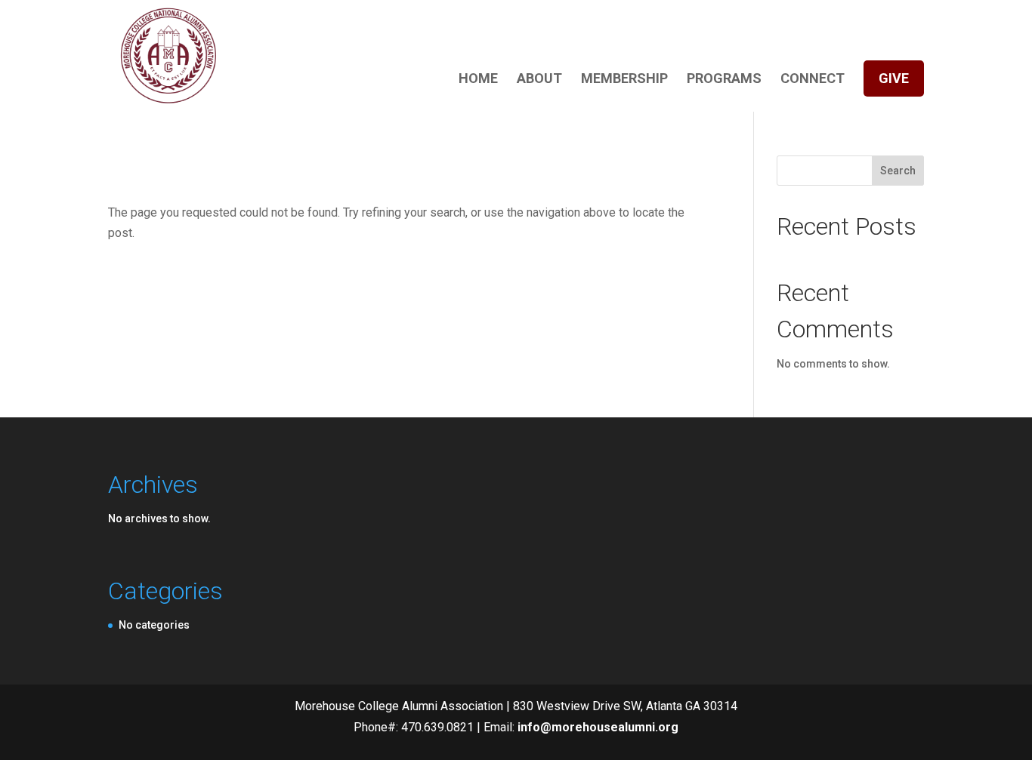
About (539, 79)
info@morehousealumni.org (598, 727)
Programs (724, 79)
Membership (624, 79)
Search (898, 171)
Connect (812, 79)
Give (894, 78)
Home (478, 79)
